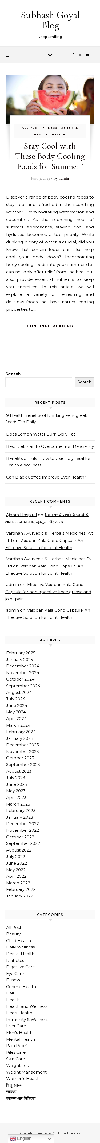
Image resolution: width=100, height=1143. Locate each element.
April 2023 (16, 797)
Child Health (18, 940)
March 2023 (18, 804)
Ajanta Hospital (21, 514)
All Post (30, 127)
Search (13, 373)
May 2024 (16, 711)
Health (59, 134)
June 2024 (16, 705)
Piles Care (16, 1052)
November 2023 (22, 751)
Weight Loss (18, 1065)
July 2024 (15, 698)
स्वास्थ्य (11, 1091)
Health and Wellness (26, 1006)
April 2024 (16, 718)
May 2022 (16, 869)
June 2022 (16, 863)
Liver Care (16, 1025)
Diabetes (15, 960)
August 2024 (19, 692)
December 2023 (22, 744)
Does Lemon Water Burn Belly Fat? (41, 434)
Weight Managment (26, 1072)
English (23, 1138)
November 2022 (22, 830)
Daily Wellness (20, 947)
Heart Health (19, 1012)
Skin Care (15, 1058)
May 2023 (16, 790)
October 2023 (20, 757)
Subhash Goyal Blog (50, 20)
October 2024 (20, 679)
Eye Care (15, 973)
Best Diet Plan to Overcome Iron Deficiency (50, 446)
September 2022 (23, 843)
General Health (21, 986)
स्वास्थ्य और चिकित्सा (20, 1098)
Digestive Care (20, 966)
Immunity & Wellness (27, 1019)
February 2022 (20, 889)
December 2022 (22, 823)
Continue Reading (50, 326)
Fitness (50, 127)
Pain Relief (16, 1045)
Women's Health (23, 1078)
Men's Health (19, 1032)
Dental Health (20, 953)
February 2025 (20, 652)
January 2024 (19, 738)
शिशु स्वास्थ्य (14, 1085)
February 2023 (20, 810)
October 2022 (20, 836)
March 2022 (18, 882)
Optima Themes (66, 1133)
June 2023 (16, 784)
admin (64, 178)
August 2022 (18, 850)
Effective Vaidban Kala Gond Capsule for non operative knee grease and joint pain (48, 591)
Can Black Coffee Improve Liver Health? (46, 477)
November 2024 (22, 672)
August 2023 (18, 771)
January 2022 (19, 896)
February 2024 (21, 731)
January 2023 (19, 817)
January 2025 (19, 659)
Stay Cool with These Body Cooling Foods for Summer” (50, 156)
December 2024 (22, 665)
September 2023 (23, 764)
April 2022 (16, 876)
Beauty (13, 933)
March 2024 (18, 725)
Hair (10, 993)
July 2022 (15, 856)
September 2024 (23, 685)
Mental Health (20, 1039)
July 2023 (15, 777)
